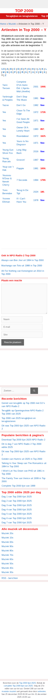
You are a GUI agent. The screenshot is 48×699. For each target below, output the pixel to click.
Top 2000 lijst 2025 (27, 683)
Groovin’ (21, 160)
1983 (35, 129)
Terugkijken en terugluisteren (22, 16)
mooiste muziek (9, 691)
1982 (35, 105)
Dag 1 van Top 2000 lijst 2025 (17, 496)
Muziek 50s (7, 563)
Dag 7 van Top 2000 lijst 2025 (17, 522)
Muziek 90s (7, 546)
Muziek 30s (7, 572)
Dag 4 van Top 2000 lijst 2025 (17, 509)
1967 (35, 160)
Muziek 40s (7, 568)
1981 (35, 98)
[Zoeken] (34, 391)
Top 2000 (24, 11)
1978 (35, 200)
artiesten (42, 691)
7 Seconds (22, 180)
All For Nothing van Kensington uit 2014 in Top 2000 (22, 272)
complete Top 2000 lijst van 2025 (18, 686)
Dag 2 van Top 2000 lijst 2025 (17, 501)
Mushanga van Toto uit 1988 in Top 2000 (21, 265)
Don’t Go (21, 105)
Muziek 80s (7, 550)
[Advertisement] (24, 3)
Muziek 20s (7, 533)
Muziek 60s (7, 559)
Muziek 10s (7, 537)
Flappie (20, 168)
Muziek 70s (7, 555)
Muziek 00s (7, 542)
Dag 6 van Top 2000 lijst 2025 (17, 518)
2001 (35, 86)
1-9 (3, 69)
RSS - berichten (10, 578)
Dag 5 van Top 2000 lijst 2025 (17, 514)
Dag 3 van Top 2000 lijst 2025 (17, 505)
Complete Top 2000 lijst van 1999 (18, 486)
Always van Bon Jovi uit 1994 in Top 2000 (22, 260)
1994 (35, 180)
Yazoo (5, 105)
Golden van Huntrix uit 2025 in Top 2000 (22, 459)
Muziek (12, 24)
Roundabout (23, 136)
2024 (35, 192)
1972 (35, 112)
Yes (4, 112)
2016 (35, 151)
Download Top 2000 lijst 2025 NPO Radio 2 (23, 439)
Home (3, 24)
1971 (35, 120)
